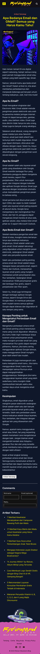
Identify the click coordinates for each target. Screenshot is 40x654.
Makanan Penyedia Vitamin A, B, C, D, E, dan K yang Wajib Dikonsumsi (21, 597)
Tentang (6, 641)
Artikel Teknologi (20, 14)
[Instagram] (20, 647)
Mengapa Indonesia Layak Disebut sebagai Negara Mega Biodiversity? (22, 553)
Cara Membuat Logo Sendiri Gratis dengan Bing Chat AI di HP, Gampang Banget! (22, 574)
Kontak (19, 644)
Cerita (12, 641)
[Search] (37, 3)
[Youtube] (24, 647)
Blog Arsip (20, 641)
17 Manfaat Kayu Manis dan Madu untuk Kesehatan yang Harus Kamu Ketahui (22, 532)
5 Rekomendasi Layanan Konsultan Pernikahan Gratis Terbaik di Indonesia (19, 585)
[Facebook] (16, 647)
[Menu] (4, 3)
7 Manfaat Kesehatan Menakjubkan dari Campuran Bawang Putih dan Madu (19, 520)
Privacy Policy (30, 641)
